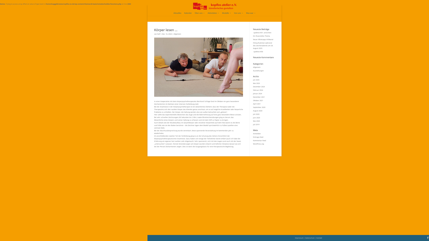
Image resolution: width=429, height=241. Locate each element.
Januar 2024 (257, 93)
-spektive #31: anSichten (262, 33)
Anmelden (257, 134)
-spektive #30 (258, 52)
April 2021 (257, 104)
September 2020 (259, 107)
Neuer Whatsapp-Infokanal (263, 39)
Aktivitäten (212, 13)
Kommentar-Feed (259, 140)
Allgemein (177, 34)
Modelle (225, 13)
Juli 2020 (256, 114)
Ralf (158, 34)
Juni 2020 (256, 118)
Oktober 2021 (258, 100)
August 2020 (257, 111)
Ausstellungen (258, 71)
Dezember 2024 (259, 87)
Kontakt (319, 238)
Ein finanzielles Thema (261, 36)
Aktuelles (177, 13)
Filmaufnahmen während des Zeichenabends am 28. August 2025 (263, 45)
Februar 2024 (258, 90)
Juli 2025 (256, 80)
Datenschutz (310, 238)
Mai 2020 (256, 121)
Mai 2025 (256, 83)
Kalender (188, 13)
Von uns (237, 13)
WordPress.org (258, 144)
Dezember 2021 (259, 97)
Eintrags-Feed (258, 137)
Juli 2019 (256, 124)
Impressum (299, 238)
